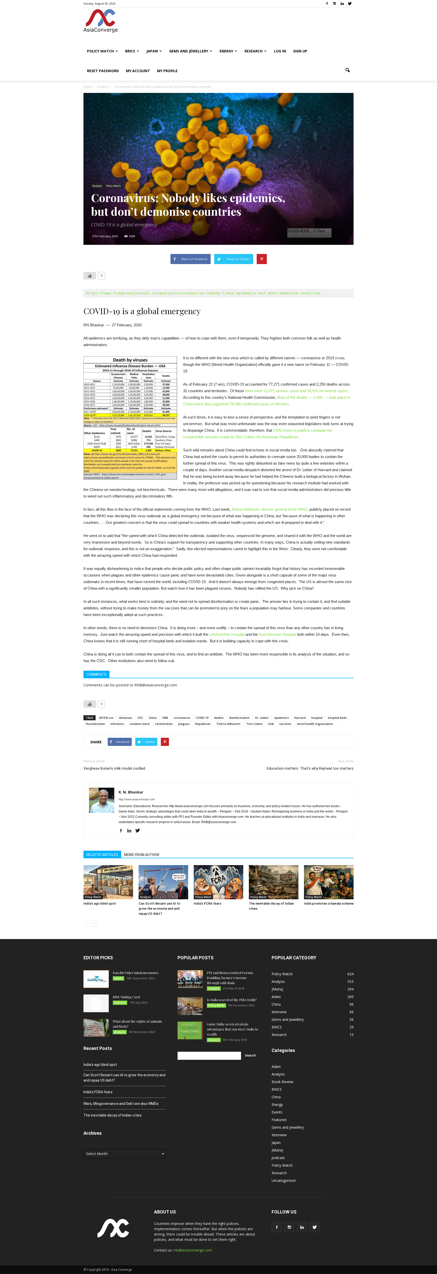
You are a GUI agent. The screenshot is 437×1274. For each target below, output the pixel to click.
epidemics (281, 718)
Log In (280, 51)
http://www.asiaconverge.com (137, 799)
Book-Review (282, 1081)
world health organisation (315, 724)
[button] (347, 70)
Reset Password (103, 70)
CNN (165, 718)
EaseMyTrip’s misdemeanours (136, 972)
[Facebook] (327, 4)
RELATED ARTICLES (102, 855)
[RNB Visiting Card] (96, 1003)
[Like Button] (89, 276)
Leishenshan (164, 724)
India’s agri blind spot (99, 903)
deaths (219, 718)
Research (254, 51)
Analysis (97, 186)
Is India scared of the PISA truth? (232, 1000)
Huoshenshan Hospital (277, 634)
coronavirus (181, 718)
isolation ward (139, 724)
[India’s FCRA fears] (218, 882)
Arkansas (125, 718)
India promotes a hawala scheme (329, 903)
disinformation (239, 718)
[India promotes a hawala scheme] (329, 882)
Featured (120, 1002)
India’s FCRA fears (207, 903)
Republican (203, 724)
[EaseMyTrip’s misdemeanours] (96, 979)
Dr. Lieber (262, 718)
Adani (276, 996)
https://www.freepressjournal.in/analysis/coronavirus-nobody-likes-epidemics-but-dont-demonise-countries (203, 293)
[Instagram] (334, 4)
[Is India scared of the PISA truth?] (190, 1006)
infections (117, 724)
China (153, 718)
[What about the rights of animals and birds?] (96, 1028)
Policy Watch (100, 51)
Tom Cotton (254, 724)
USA (271, 724)
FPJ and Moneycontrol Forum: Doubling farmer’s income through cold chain (230, 977)
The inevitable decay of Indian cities (112, 1115)
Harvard (300, 718)
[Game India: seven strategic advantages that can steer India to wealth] (190, 1030)
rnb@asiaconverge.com (192, 1250)
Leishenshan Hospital (227, 634)
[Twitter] (350, 4)
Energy (226, 51)
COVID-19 (202, 718)
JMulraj (277, 989)
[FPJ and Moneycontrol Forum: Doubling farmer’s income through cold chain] (190, 979)
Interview (279, 1011)
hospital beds (337, 718)
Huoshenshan (95, 724)
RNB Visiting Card (126, 997)
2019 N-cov (106, 718)
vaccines (285, 724)
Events (118, 978)
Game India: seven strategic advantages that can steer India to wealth (232, 1029)
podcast (278, 1157)
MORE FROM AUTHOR (141, 855)
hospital (316, 718)
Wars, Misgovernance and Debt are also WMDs (121, 1104)
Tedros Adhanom (228, 724)
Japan (152, 51)
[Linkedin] (342, 4)
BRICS (130, 51)
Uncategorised (283, 1180)
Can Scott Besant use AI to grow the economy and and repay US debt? (159, 908)
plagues (184, 724)
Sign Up (300, 51)
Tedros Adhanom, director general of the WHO (269, 509)
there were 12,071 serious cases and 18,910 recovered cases (296, 391)
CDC (140, 718)
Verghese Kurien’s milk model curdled (114, 768)
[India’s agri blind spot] (108, 882)
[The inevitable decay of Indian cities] (273, 882)
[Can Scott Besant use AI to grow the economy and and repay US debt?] (163, 882)
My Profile (167, 70)
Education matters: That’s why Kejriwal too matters (310, 768)
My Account (138, 70)
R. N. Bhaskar (131, 791)
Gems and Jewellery (188, 51)
